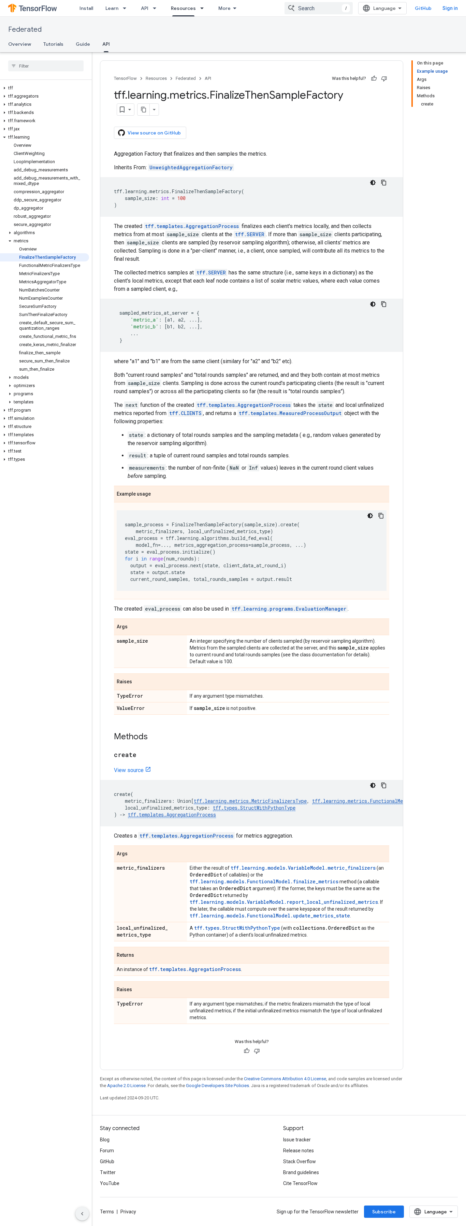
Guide (83, 44)
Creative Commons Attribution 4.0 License (285, 1078)
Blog (105, 1139)
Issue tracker (297, 1139)
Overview (19, 44)
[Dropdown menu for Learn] (126, 8)
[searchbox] (46, 65)
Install (86, 8)
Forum (107, 1150)
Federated (25, 29)
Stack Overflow (299, 1161)
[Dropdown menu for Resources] (204, 8)
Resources (183, 8)
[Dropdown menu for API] (156, 8)
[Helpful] (374, 78)
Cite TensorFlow (300, 1183)
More (224, 8)
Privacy (128, 1211)
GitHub (423, 8)
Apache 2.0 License (126, 1085)
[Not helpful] (384, 78)
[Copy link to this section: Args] (134, 627)
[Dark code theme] (372, 182)
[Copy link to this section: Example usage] (157, 494)
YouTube (109, 1183)
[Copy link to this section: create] (143, 755)
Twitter (108, 1172)
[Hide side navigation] (82, 1214)
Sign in (450, 8)
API (144, 8)
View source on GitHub (154, 133)
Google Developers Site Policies (217, 1085)
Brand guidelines (301, 1172)
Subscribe (384, 1212)
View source (129, 770)
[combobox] (319, 8)
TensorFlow (125, 78)
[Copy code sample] (383, 182)
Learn (111, 8)
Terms (107, 1211)
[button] (44, 88)
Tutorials (53, 44)
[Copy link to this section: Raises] (139, 682)
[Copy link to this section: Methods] (154, 737)
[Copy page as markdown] (143, 109)
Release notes (298, 1150)
